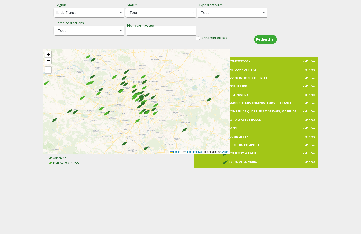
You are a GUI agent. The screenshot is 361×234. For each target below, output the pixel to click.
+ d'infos (309, 61)
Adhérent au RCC (214, 38)
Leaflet (177, 151)
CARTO (224, 151)
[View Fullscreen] (48, 70)
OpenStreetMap (194, 151)
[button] (155, 110)
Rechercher (265, 39)
